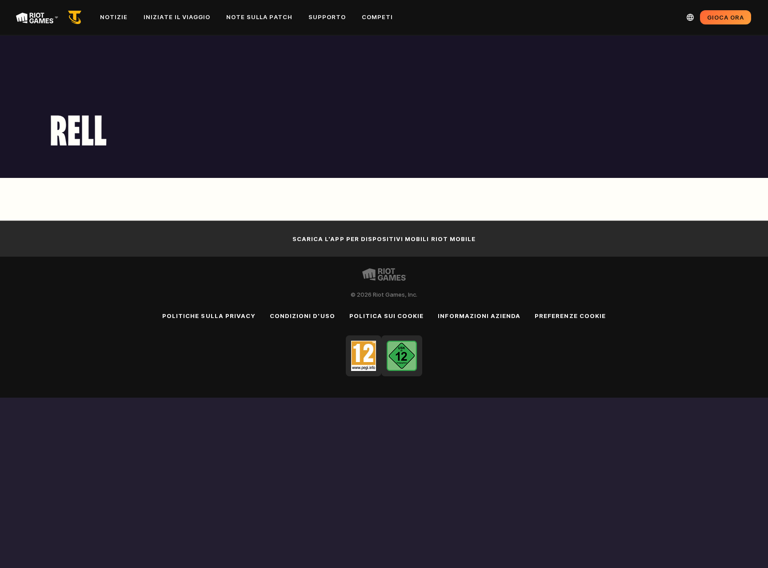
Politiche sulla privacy (209, 315)
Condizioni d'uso (302, 315)
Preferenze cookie (570, 315)
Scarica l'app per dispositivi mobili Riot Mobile (384, 238)
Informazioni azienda (479, 315)
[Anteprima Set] (76, 17)
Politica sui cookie (386, 315)
